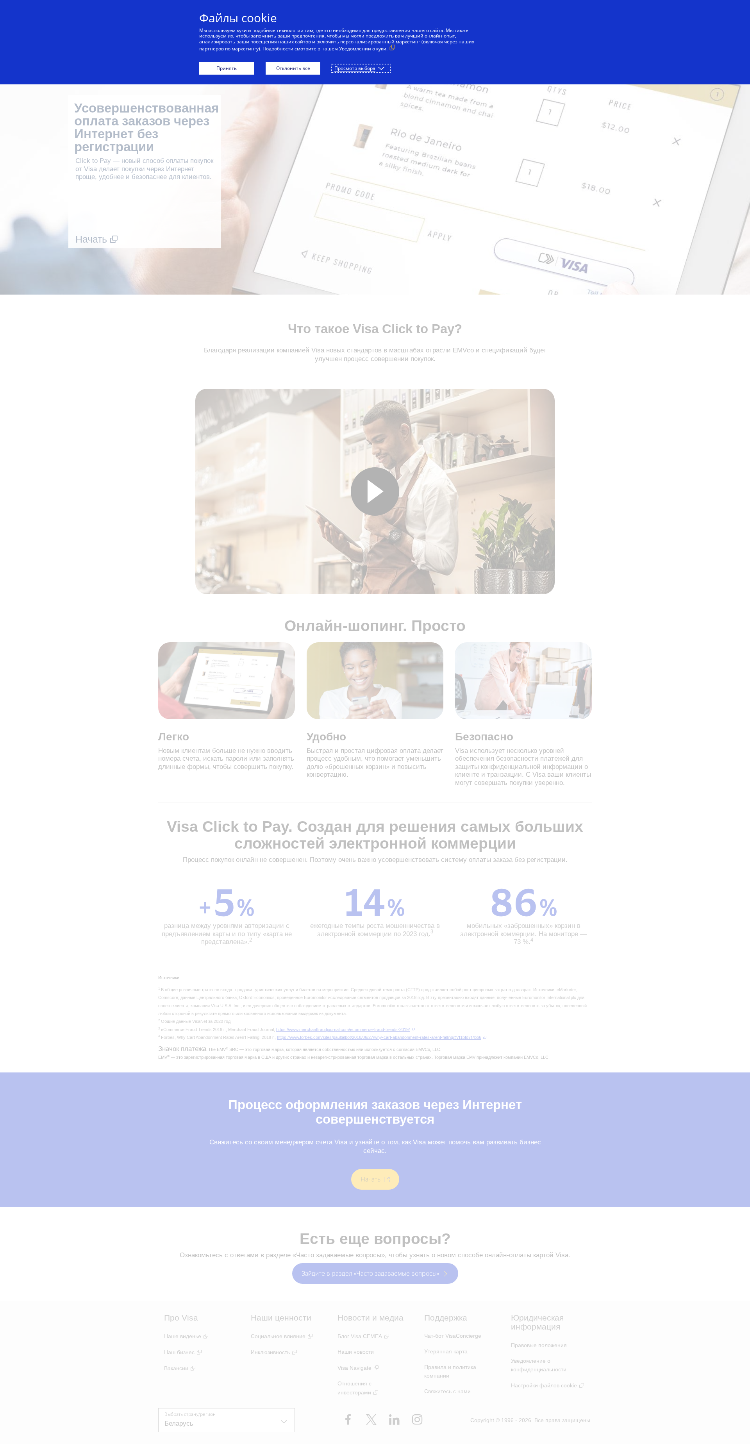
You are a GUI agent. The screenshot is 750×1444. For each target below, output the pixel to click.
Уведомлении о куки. (363, 48)
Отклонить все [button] (293, 68)
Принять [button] (226, 68)
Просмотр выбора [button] (354, 68)
